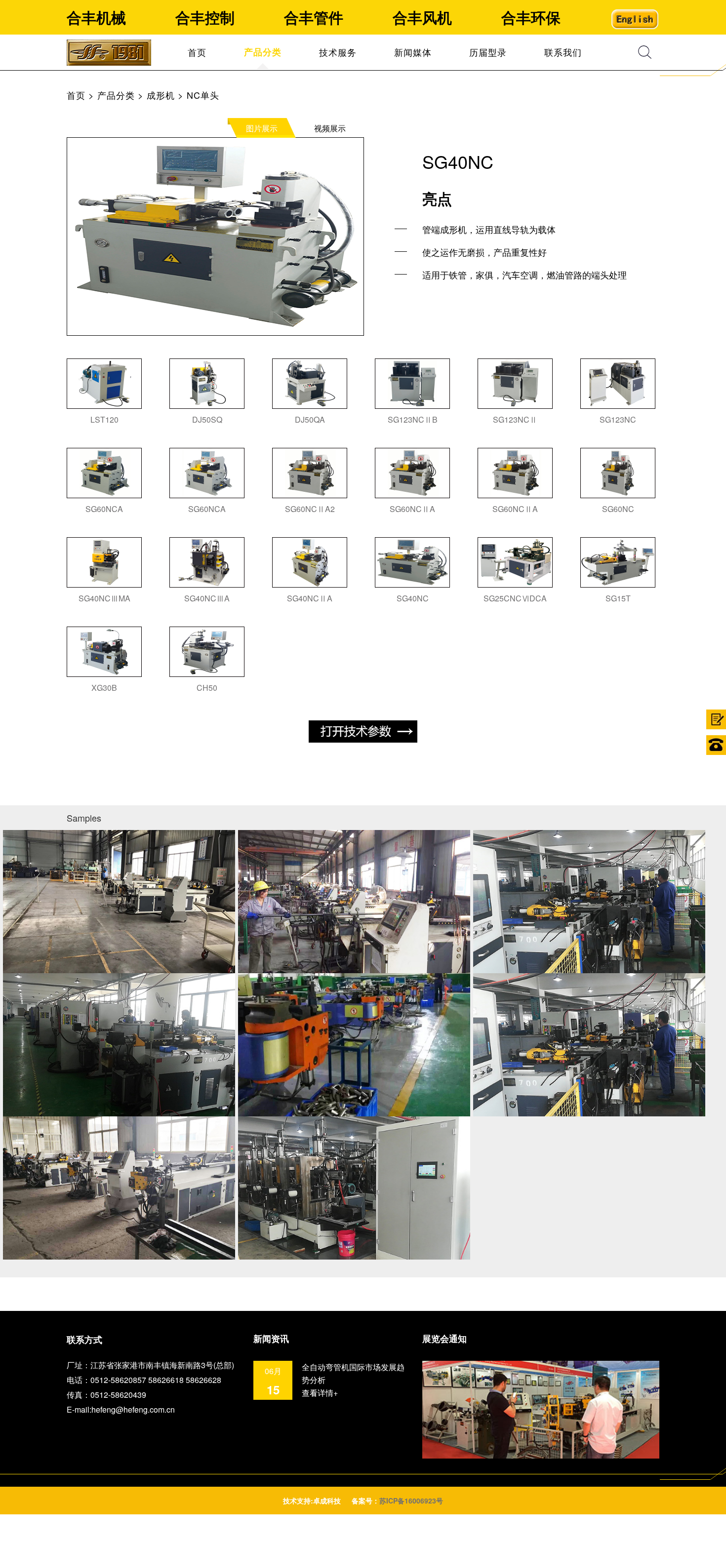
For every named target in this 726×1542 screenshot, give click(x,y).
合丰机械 (96, 17)
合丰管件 (313, 17)
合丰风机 (422, 17)
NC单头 (203, 94)
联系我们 (563, 51)
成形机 (161, 94)
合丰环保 (531, 17)
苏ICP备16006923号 (411, 1500)
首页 (197, 51)
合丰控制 (205, 17)
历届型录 (488, 51)
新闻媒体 (413, 51)
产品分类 (116, 94)
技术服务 (338, 51)
